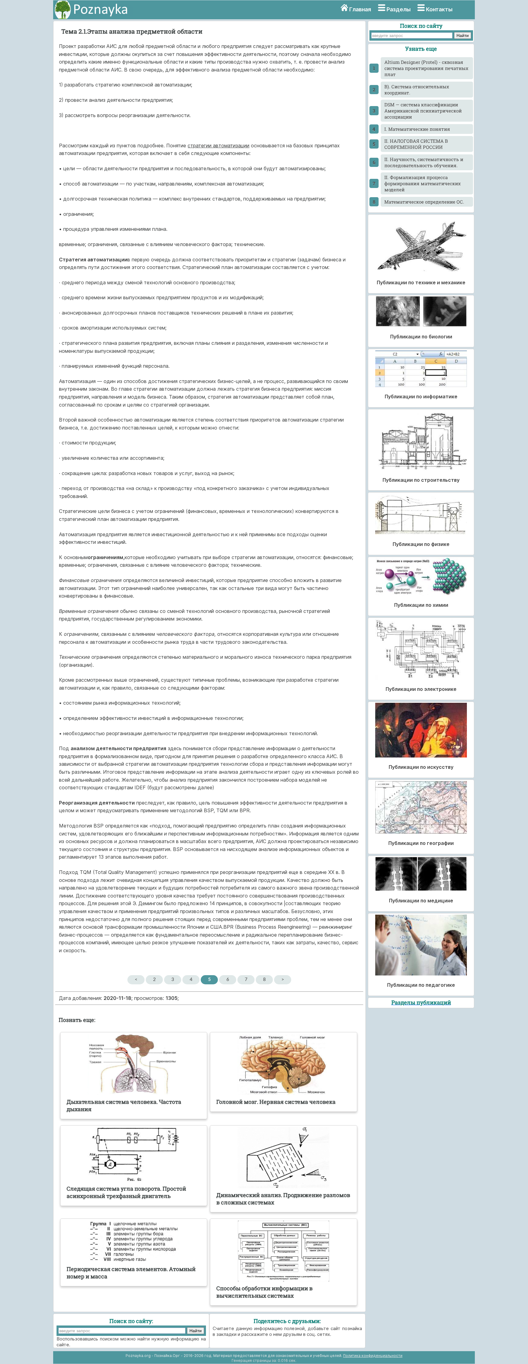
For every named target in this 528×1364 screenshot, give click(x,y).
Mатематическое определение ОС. (424, 202)
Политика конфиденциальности (372, 1355)
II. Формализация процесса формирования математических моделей (422, 183)
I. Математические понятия (417, 129)
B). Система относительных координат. (416, 89)
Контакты (439, 9)
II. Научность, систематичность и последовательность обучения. (423, 162)
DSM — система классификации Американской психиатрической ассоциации (423, 110)
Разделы (399, 9)
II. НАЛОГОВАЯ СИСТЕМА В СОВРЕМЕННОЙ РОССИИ (416, 144)
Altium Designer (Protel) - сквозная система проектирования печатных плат (426, 68)
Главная (360, 9)
